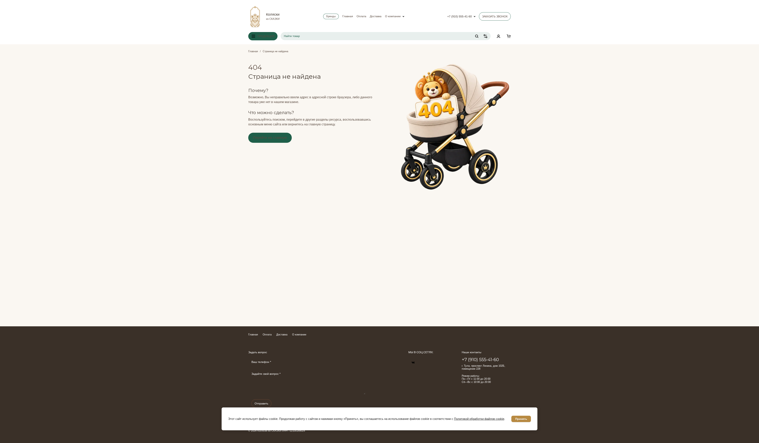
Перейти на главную (270, 138)
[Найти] (476, 36)
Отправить (261, 403)
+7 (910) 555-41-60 (459, 16)
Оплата (267, 334)
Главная (253, 51)
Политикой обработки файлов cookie (479, 418)
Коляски (272, 14)
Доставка (281, 334)
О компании (299, 334)
